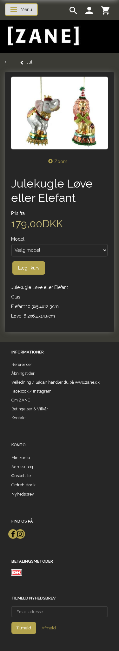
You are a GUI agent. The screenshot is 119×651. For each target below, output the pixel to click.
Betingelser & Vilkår (29, 409)
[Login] (89, 10)
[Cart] (105, 10)
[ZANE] (43, 36)
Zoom (60, 161)
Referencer (21, 364)
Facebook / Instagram (31, 391)
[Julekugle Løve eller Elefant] (59, 113)
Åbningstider (23, 373)
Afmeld (49, 628)
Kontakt (18, 417)
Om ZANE (20, 400)
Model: (18, 239)
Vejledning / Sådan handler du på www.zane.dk (55, 382)
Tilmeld (24, 628)
